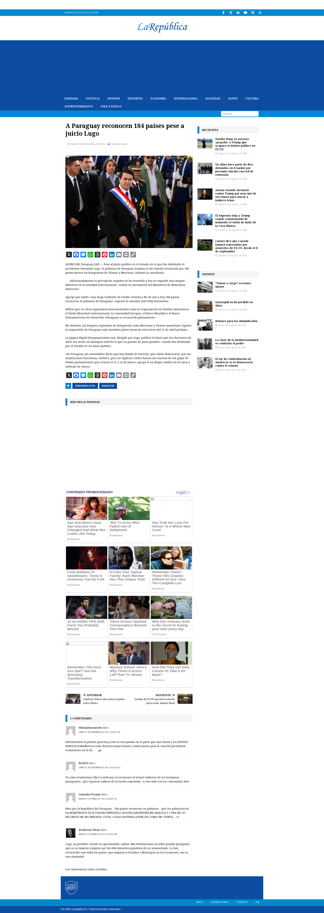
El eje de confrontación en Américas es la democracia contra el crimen (234, 362)
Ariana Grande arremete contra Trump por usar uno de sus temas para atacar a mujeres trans (235, 195)
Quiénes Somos (220, 902)
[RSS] (260, 12)
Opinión (113, 98)
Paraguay (108, 386)
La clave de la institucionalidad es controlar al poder (236, 341)
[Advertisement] (162, 66)
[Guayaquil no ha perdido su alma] (204, 306)
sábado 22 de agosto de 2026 (232, 153)
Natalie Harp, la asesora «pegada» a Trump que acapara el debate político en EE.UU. (235, 144)
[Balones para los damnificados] (204, 325)
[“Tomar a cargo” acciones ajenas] (204, 287)
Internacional (186, 98)
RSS (257, 902)
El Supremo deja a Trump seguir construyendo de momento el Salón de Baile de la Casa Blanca (235, 221)
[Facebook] (223, 12)
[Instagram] (252, 12)
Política (93, 98)
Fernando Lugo (85, 386)
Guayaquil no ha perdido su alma (234, 303)
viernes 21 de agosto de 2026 (232, 291)
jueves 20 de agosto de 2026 (232, 325)
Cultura (252, 98)
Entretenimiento (79, 106)
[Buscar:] (240, 113)
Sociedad (213, 98)
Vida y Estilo (111, 106)
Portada (71, 98)
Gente (233, 98)
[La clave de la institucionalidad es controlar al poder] (204, 344)
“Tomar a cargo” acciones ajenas (233, 284)
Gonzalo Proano (90, 794)
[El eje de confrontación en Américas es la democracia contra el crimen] (204, 362)
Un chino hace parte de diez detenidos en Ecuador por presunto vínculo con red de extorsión (234, 169)
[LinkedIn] (238, 12)
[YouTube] (245, 12)
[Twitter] (230, 12)
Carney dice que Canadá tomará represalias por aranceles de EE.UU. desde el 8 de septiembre (236, 246)
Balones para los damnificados (236, 321)
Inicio (199, 902)
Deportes (135, 98)
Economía (158, 98)
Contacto (242, 902)
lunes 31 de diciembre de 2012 (88, 144)
